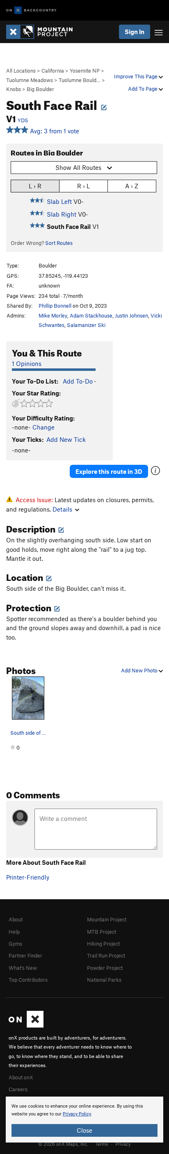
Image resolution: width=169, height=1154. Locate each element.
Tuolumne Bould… (79, 80)
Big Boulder (40, 89)
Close (84, 1130)
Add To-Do (78, 381)
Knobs (13, 89)
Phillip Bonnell (55, 305)
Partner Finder (25, 955)
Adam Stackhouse (91, 315)
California (52, 70)
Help (14, 931)
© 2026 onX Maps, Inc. (63, 1144)
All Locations (21, 70)
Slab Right (61, 214)
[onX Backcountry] (31, 10)
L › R (35, 186)
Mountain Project (106, 919)
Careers (18, 1089)
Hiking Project (103, 943)
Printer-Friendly (27, 877)
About (16, 919)
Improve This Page (136, 76)
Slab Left (59, 201)
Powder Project (105, 967)
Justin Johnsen (131, 315)
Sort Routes (59, 243)
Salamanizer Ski (86, 325)
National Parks (104, 979)
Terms (101, 1144)
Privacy (123, 1144)
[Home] (43, 32)
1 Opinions (26, 363)
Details (62, 509)
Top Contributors (28, 979)
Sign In (134, 31)
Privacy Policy (77, 1114)
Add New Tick (66, 439)
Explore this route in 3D (108, 471)
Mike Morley (53, 315)
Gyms (15, 943)
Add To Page (143, 88)
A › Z (131, 186)
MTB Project (101, 931)
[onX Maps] (26, 1025)
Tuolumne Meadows (29, 80)
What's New (23, 967)
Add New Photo (140, 670)
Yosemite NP (85, 70)
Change (43, 427)
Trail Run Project (106, 955)
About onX (21, 1077)
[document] (84, 1119)
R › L (83, 186)
